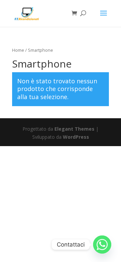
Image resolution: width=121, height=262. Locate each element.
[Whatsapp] (102, 244)
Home (18, 50)
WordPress (76, 137)
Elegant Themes (74, 129)
